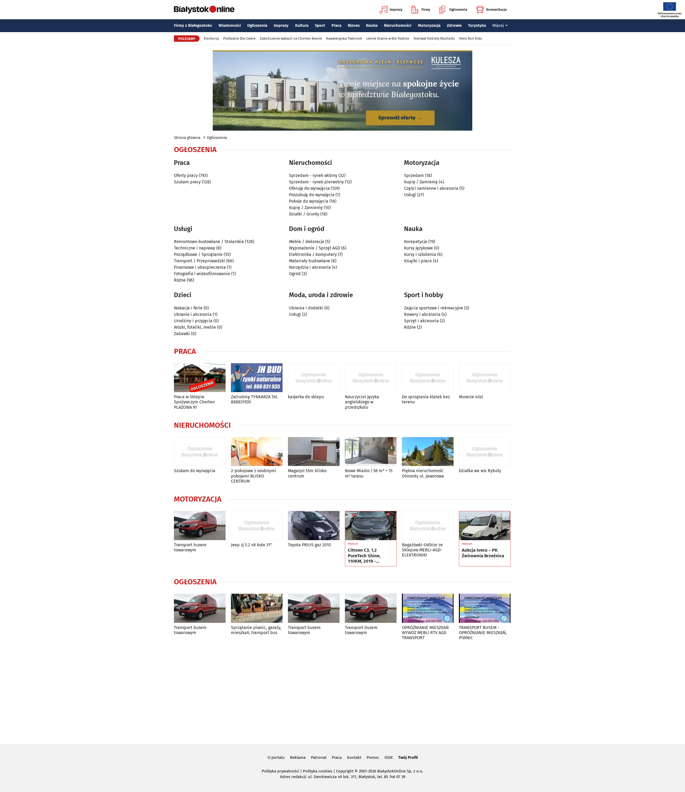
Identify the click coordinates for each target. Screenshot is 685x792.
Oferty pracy (186, 175)
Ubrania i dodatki (306, 307)
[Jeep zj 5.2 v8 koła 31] (257, 525)
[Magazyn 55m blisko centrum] (314, 451)
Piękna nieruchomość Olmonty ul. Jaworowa (423, 473)
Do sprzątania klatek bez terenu (426, 399)
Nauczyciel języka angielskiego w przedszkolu (362, 402)
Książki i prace (418, 260)
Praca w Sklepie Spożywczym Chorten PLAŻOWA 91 (194, 402)
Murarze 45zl (471, 396)
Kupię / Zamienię (306, 207)
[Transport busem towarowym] (200, 525)
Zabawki (182, 333)
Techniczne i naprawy (194, 248)
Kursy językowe (418, 248)
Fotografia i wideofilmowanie (202, 273)
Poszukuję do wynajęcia (311, 194)
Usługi (410, 194)
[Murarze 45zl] (485, 377)
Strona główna (187, 137)
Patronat (318, 757)
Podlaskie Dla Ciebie (239, 38)
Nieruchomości (397, 25)
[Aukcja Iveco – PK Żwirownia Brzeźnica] (484, 525)
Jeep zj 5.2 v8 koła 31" (251, 544)
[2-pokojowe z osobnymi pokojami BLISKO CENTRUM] (257, 451)
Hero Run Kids (470, 38)
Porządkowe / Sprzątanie (198, 254)
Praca (336, 25)
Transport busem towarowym (190, 547)
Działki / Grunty (304, 214)
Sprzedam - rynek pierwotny (316, 181)
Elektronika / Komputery (313, 254)
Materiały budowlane (309, 260)
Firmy (425, 9)
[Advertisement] (342, 691)
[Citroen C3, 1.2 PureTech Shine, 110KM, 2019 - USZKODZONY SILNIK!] (370, 525)
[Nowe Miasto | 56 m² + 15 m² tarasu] (371, 451)
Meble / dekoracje (306, 241)
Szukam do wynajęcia (194, 470)
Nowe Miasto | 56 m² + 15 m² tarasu (369, 473)
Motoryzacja (429, 25)
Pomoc (373, 757)
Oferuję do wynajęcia (309, 188)
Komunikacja (496, 9)
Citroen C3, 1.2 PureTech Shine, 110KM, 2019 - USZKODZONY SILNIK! (370, 556)
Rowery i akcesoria (422, 314)
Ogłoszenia (458, 9)
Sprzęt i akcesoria (421, 320)
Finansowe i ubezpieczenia (200, 267)
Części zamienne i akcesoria (431, 188)
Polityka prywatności (280, 771)
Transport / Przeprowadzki (199, 260)
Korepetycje (415, 241)
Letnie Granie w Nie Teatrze (387, 38)
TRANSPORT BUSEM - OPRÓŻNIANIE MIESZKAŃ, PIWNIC (483, 632)
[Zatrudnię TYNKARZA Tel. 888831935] (257, 377)
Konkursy (211, 38)
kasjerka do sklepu (306, 396)
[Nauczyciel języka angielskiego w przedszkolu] (371, 377)
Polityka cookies (317, 771)
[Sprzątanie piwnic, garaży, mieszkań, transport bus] (257, 608)
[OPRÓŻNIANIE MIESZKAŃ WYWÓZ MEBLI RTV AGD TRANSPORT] (428, 608)
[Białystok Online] (204, 10)
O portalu (276, 757)
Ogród (295, 273)
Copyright (344, 771)
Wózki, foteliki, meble (195, 327)
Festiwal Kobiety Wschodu (434, 38)
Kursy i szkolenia (420, 254)
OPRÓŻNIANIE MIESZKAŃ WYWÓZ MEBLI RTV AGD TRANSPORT (425, 632)
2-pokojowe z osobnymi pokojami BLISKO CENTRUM (253, 475)
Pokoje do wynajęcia (308, 201)
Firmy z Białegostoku (193, 25)
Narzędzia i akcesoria (310, 267)
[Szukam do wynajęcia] (200, 451)
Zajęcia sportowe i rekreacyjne (433, 307)
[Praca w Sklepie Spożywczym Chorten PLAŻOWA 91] (200, 377)
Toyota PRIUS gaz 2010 (309, 544)
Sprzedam (414, 175)
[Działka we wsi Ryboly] (485, 451)
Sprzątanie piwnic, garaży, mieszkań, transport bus (256, 630)
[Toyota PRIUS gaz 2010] (314, 525)
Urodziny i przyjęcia (193, 320)
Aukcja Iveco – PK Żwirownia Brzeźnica (483, 553)
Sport (320, 25)
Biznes (354, 25)
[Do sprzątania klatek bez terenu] (428, 377)
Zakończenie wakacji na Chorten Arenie (291, 38)
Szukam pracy (187, 181)
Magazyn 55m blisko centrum (307, 473)
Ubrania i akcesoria (193, 314)
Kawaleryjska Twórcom (344, 38)
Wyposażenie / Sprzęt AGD (314, 248)
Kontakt (354, 757)
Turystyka (477, 25)
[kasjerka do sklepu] (314, 377)
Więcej (498, 25)
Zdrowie (454, 25)
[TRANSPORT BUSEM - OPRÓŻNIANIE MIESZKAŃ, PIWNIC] (485, 608)
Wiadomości (230, 25)
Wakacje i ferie (188, 307)
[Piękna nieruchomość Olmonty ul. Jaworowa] (428, 451)
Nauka (372, 25)
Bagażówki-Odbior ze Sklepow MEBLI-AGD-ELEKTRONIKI (422, 550)
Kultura (302, 25)
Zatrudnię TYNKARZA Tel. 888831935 (254, 399)
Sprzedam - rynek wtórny (313, 175)
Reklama (298, 757)
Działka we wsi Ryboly (480, 470)
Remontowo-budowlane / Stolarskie (209, 241)
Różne (180, 280)
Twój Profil (408, 757)
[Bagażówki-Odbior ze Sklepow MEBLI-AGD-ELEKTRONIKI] (428, 525)
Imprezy (396, 9)
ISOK (389, 757)
